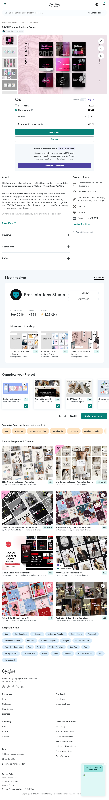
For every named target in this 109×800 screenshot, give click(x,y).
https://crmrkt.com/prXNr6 (50, 185)
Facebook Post (30, 653)
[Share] (101, 41)
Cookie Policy (8, 785)
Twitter (40, 647)
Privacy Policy (8, 774)
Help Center (7, 709)
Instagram (37, 634)
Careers (5, 736)
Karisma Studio (11, 620)
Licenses (6, 714)
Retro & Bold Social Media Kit (15, 618)
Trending (68, 653)
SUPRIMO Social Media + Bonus (48, 352)
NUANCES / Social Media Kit (69, 572)
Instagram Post (11, 653)
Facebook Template (13, 640)
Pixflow (72, 401)
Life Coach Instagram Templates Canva (74, 482)
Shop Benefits (8, 759)
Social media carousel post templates (20, 399)
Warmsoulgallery (65, 530)
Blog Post (73, 647)
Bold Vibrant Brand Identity (79, 399)
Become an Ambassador (13, 764)
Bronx (44, 653)
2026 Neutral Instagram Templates (18, 482)
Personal (22, 105)
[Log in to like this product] (33, 335)
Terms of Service (9, 778)
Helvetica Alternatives (66, 746)
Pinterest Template (48, 640)
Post (85, 647)
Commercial (24, 110)
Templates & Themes (9, 22)
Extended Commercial (29, 124)
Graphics (81, 401)
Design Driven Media (13, 530)
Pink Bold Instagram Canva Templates (73, 527)
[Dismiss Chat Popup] (105, 763)
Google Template (82, 640)
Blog (6, 634)
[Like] (101, 48)
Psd (29, 647)
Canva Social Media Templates (16, 572)
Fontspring (60, 726)
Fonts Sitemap (62, 756)
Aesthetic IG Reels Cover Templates (72, 618)
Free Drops (61, 699)
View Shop (99, 277)
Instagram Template (56, 634)
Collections (7, 704)
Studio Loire (63, 484)
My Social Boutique (66, 620)
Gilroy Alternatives (64, 751)
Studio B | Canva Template (15, 575)
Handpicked (10, 660)
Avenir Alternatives (64, 741)
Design (23, 22)
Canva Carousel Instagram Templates (52, 399)
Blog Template (21, 634)
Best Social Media (85, 653)
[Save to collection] (101, 56)
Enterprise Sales (63, 704)
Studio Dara (63, 575)
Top (100, 653)
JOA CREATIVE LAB (45, 401)
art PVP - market (12, 401)
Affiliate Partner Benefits (13, 754)
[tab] (9, 40)
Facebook (92, 634)
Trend (55, 653)
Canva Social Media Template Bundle (19, 527)
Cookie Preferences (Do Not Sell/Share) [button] (19, 789)
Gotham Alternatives (65, 731)
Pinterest (31, 640)
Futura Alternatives (64, 736)
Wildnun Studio (11, 484)
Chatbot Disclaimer (10, 781)
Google (66, 640)
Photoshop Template (13, 647)
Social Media (34, 22)
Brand (5, 731)
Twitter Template (56, 647)
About (5, 726)
